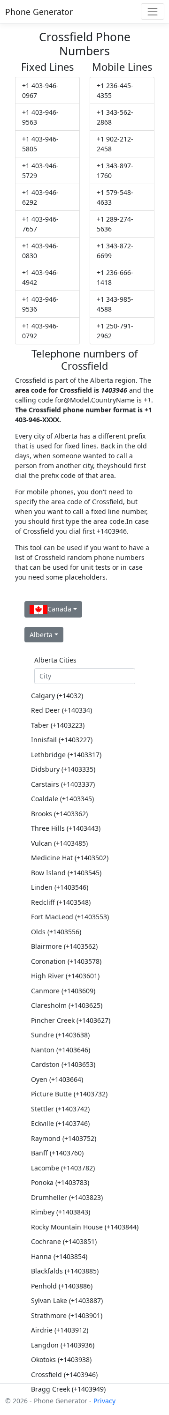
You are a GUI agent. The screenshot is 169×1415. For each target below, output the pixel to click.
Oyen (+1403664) (57, 1079)
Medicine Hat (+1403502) (69, 857)
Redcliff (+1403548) (61, 902)
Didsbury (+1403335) (63, 769)
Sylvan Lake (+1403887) (67, 1300)
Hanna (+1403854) (59, 1256)
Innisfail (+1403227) (61, 739)
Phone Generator (39, 11)
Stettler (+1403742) (60, 1108)
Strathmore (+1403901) (66, 1315)
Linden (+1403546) (59, 887)
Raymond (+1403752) (63, 1138)
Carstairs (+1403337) (63, 784)
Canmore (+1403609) (63, 990)
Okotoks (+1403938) (61, 1359)
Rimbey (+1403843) (60, 1211)
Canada (59, 608)
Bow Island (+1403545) (66, 872)
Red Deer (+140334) (61, 710)
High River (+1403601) (65, 975)
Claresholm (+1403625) (66, 1005)
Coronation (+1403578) (66, 961)
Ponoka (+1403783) (60, 1182)
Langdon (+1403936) (62, 1345)
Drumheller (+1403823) (67, 1197)
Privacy (104, 1400)
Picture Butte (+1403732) (69, 1093)
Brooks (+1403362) (59, 813)
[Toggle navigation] (152, 11)
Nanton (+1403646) (60, 1049)
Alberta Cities (55, 659)
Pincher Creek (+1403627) (70, 1020)
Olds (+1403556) (56, 931)
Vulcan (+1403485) (59, 843)
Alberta (41, 634)
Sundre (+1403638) (60, 1034)
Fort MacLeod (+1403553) (70, 916)
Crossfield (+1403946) (64, 1374)
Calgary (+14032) (57, 695)
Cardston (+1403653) (63, 1064)
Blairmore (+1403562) (64, 946)
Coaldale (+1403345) (62, 798)
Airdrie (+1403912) (59, 1330)
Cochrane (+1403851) (64, 1241)
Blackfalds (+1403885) (65, 1270)
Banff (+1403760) (57, 1152)
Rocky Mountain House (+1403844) (84, 1226)
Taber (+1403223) (57, 725)
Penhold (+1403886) (61, 1285)
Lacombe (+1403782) (63, 1167)
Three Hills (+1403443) (65, 828)
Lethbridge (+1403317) (66, 754)
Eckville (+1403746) (60, 1123)
